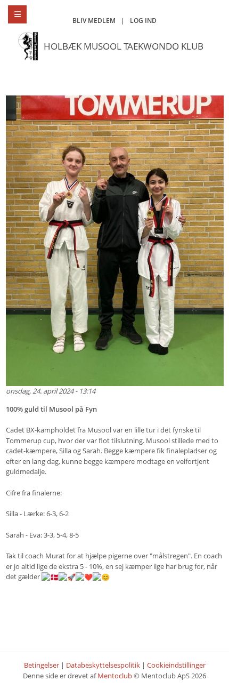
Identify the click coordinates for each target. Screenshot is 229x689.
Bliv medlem (94, 20)
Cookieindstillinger (176, 665)
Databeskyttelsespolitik (103, 665)
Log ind (143, 20)
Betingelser (41, 665)
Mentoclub (114, 675)
